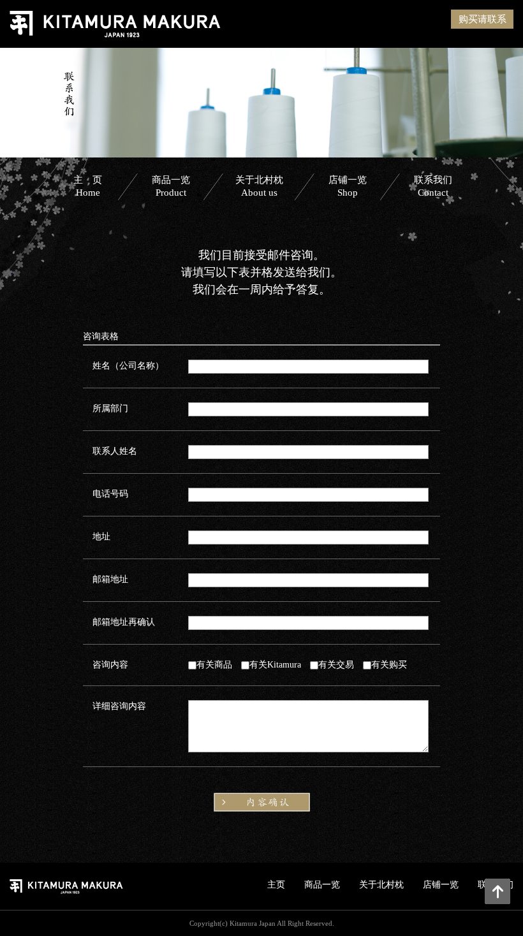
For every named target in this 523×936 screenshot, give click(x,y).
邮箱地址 (110, 579)
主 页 (87, 186)
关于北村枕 (259, 186)
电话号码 (110, 494)
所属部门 (110, 408)
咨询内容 (110, 664)
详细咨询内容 (119, 706)
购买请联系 (482, 19)
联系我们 (433, 186)
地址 (101, 536)
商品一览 (171, 186)
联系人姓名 (114, 451)
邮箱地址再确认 (123, 622)
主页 (276, 884)
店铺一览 (347, 186)
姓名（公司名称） (128, 365)
